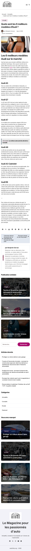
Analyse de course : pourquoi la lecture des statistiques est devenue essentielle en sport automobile (15, 372)
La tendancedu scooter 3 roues (14, 334)
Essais (4, 406)
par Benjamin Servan (9, 31)
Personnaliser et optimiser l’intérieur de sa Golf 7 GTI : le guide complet (16, 385)
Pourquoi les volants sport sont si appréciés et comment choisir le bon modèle (16, 379)
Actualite (4, 20)
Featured (4, 410)
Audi (11, 67)
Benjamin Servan (13, 248)
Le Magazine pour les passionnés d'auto (15, 527)
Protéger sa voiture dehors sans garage (13, 357)
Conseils (4, 401)
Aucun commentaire (7, 33)
